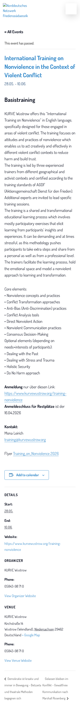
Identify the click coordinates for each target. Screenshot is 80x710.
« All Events (13, 31)
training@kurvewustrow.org (25, 439)
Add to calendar (27, 475)
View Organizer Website (20, 596)
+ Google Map (31, 635)
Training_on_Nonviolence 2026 (36, 453)
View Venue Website (18, 660)
